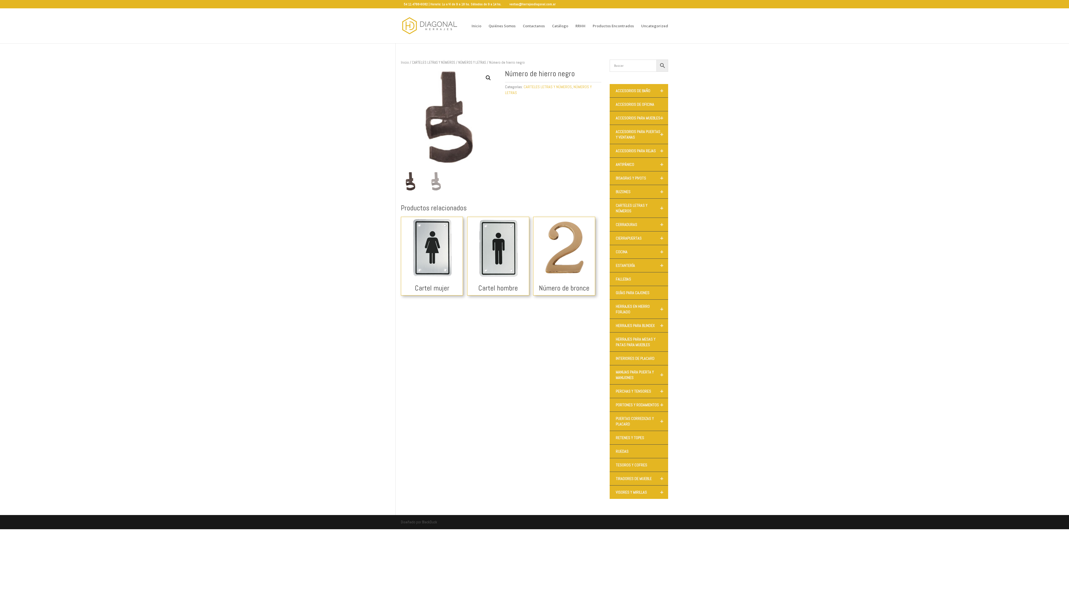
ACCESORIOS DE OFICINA (635, 104)
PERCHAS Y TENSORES (639, 391)
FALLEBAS (623, 279)
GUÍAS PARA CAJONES (632, 292)
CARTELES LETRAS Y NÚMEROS (433, 62)
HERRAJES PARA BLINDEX (639, 325)
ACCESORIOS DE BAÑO (639, 90)
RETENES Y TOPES (630, 437)
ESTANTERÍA (639, 265)
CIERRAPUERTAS (639, 238)
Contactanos (534, 26)
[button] (488, 78)
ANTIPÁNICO (639, 164)
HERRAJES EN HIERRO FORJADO (639, 309)
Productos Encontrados (613, 26)
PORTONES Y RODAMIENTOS (639, 404)
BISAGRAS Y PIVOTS (639, 178)
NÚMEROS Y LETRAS (472, 62)
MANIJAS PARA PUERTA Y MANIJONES (639, 375)
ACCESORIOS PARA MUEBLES (639, 118)
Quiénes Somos (502, 26)
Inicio (476, 26)
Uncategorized (654, 26)
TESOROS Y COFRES (631, 464)
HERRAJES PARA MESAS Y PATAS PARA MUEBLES (636, 342)
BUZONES (639, 191)
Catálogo (560, 26)
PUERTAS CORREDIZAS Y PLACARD (639, 421)
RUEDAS (622, 451)
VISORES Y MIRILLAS (639, 492)
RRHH (580, 26)
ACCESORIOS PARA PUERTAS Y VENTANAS (639, 134)
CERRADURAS (639, 224)
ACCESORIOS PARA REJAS (639, 150)
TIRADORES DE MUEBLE (639, 478)
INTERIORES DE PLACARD (635, 358)
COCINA (639, 251)
